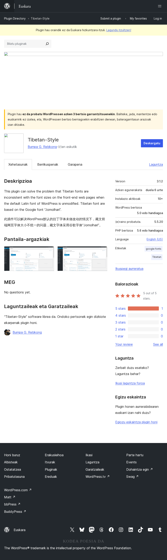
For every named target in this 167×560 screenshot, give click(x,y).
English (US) (155, 239)
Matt (9, 497)
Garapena (75, 164)
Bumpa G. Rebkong (42, 147)
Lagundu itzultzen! (118, 30)
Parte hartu (134, 455)
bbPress (12, 504)
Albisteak (11, 462)
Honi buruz (12, 455)
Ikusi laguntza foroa (130, 383)
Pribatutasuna (14, 477)
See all (158, 344)
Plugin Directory (15, 18)
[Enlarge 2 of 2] (102, 252)
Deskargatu (152, 143)
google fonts (153, 248)
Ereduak (51, 477)
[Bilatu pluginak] (47, 44)
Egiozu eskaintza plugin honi (136, 422)
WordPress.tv (98, 477)
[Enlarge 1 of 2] (49, 252)
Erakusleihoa (54, 455)
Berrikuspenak (47, 164)
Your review (124, 344)
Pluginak (51, 469)
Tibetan (156, 256)
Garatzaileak (95, 469)
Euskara (19, 530)
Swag (132, 477)
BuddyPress (15, 512)
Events (131, 462)
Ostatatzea (12, 469)
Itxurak (50, 462)
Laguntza (156, 164)
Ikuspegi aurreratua (129, 269)
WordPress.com (18, 490)
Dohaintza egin (139, 469)
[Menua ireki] (160, 6)
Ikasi (89, 455)
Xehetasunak (18, 164)
